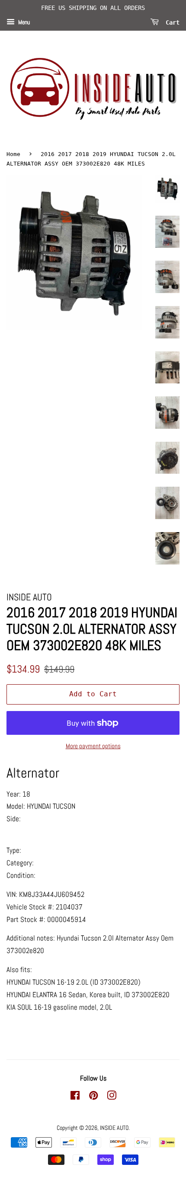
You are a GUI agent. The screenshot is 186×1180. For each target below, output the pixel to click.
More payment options (93, 746)
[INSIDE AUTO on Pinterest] (93, 1097)
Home (13, 154)
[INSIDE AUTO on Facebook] (75, 1097)
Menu (23, 22)
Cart (171, 22)
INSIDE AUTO (114, 1128)
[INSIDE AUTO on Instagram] (111, 1097)
